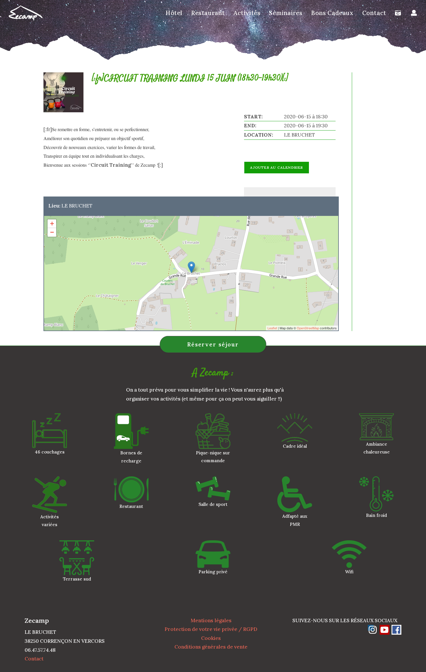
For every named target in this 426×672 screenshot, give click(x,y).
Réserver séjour (213, 344)
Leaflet (272, 328)
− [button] (52, 232)
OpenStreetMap (308, 328)
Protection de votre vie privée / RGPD (211, 629)
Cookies (211, 638)
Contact (34, 659)
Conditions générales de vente (210, 647)
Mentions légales (211, 620)
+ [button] (52, 223)
